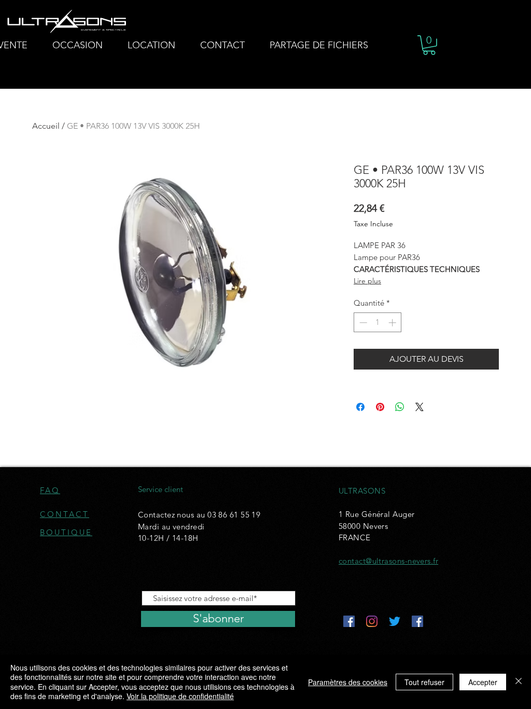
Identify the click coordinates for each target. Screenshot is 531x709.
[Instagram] (372, 621)
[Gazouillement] (394, 621)
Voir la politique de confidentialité (180, 696)
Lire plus (367, 280)
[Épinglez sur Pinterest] (380, 407)
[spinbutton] (377, 322)
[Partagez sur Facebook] (360, 407)
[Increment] (393, 322)
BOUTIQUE (66, 532)
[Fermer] (518, 682)
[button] (429, 45)
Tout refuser (424, 682)
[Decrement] (362, 322)
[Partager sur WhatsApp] (400, 407)
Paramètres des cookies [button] (347, 682)
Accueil (46, 126)
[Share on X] (419, 407)
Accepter (482, 682)
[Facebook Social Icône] (349, 621)
